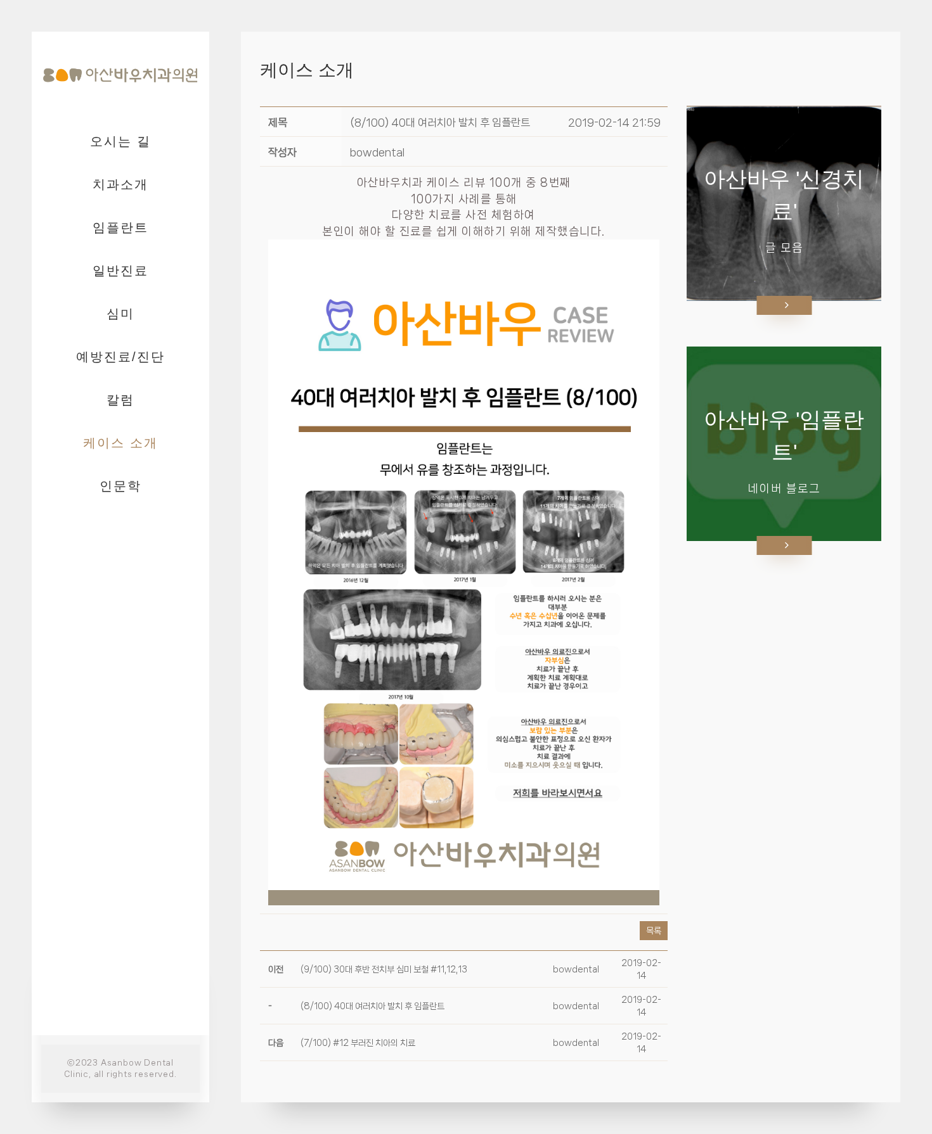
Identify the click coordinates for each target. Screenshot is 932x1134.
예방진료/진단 (120, 357)
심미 (120, 314)
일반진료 (120, 270)
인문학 (120, 486)
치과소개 (120, 184)
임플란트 (120, 227)
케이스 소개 (120, 443)
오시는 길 (120, 141)
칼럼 (120, 400)
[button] (377, 152)
